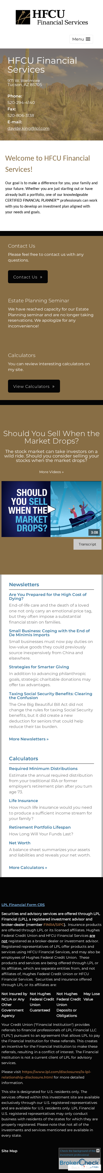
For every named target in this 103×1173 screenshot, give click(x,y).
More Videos (51, 472)
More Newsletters (29, 739)
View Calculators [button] (31, 386)
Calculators (23, 759)
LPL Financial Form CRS (23, 904)
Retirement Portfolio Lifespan (40, 827)
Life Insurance (23, 800)
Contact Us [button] (25, 277)
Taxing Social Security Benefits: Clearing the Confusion (50, 695)
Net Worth (19, 843)
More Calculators (28, 867)
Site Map (10, 1151)
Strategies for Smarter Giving (39, 667)
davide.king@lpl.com (29, 128)
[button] (81, 39)
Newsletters (24, 584)
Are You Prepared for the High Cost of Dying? (47, 596)
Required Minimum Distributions (43, 768)
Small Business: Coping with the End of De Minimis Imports (49, 633)
